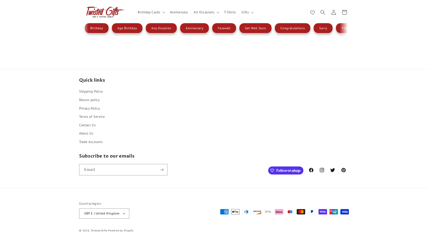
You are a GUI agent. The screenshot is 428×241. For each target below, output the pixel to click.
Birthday (96, 28)
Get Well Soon (255, 28)
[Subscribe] (161, 170)
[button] (151, 12)
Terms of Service (92, 116)
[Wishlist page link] (312, 12)
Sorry (323, 28)
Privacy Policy (89, 108)
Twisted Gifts (99, 230)
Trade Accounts (91, 141)
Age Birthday (127, 28)
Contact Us (87, 125)
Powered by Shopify (121, 230)
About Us (86, 133)
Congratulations (292, 28)
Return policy (89, 100)
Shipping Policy (91, 91)
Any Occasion (161, 28)
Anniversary (194, 28)
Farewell (224, 28)
